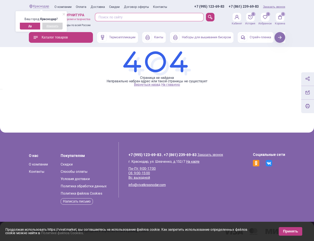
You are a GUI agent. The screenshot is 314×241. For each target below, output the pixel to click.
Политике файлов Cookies (62, 233)
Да (30, 26)
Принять (290, 231)
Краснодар (41, 6)
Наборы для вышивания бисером (206, 37)
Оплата (81, 7)
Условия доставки (75, 179)
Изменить (52, 26)
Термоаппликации (122, 37)
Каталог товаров (55, 37)
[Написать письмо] (307, 92)
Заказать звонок (274, 6)
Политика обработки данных (84, 186)
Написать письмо (77, 201)
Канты (158, 37)
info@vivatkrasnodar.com (147, 185)
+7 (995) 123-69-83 (209, 6)
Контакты (160, 7)
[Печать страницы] (307, 106)
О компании (63, 7)
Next (279, 37)
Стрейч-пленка (260, 37)
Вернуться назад (147, 85)
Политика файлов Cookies (81, 193)
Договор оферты (136, 7)
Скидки (114, 7)
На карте (193, 162)
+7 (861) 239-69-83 (244, 6)
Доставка (98, 7)
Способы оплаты (74, 172)
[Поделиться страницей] (307, 78)
